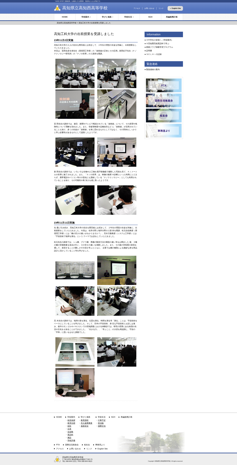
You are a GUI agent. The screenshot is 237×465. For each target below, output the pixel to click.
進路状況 (84, 426)
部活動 (101, 423)
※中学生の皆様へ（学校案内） (159, 40)
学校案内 (85, 17)
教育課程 (84, 420)
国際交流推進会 (72, 445)
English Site (103, 449)
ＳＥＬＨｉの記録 (154, 54)
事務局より (100, 445)
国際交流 (102, 426)
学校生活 (128, 17)
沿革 (69, 429)
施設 (69, 437)
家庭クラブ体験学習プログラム (159, 47)
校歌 (69, 426)
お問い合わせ (149, 8)
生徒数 (70, 432)
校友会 (87, 445)
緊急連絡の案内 (153, 69)
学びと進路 (107, 17)
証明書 (149, 51)
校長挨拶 (71, 420)
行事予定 (102, 420)
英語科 (70, 435)
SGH (150, 17)
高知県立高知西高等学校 (85, 8)
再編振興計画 (171, 17)
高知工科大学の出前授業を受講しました (95, 23)
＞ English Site (175, 8)
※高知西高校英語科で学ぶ (157, 43)
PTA (58, 445)
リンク (161, 8)
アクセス (137, 8)
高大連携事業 (86, 423)
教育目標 (71, 423)
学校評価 (71, 440)
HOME (65, 17)
